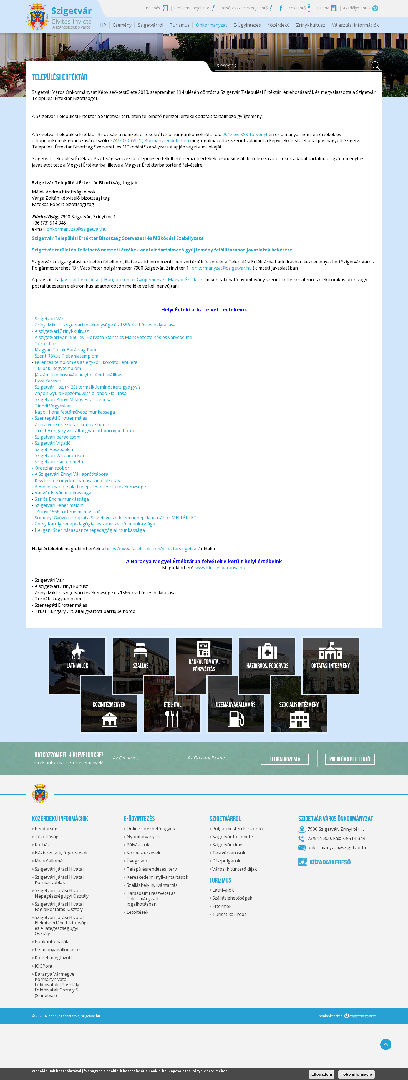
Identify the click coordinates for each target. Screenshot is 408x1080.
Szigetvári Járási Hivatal (59, 869)
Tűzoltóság (47, 837)
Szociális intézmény (299, 704)
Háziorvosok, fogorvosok (61, 853)
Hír (103, 25)
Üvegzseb (137, 861)
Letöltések (137, 912)
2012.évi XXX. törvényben (247, 134)
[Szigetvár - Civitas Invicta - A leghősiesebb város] (59, 16)
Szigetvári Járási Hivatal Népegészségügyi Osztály (62, 893)
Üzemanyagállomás (235, 704)
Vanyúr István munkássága (63, 493)
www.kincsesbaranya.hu (220, 568)
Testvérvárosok (228, 853)
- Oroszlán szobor (50, 468)
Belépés (153, 8)
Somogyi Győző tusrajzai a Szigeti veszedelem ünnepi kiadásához (102, 518)
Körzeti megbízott (53, 958)
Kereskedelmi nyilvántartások (157, 877)
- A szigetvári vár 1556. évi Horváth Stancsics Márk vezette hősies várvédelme (112, 337)
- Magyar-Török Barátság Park (64, 350)
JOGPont (43, 966)
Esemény (122, 25)
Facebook (281, 8)
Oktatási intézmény (330, 665)
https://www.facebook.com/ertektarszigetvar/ (152, 549)
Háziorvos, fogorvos (267, 665)
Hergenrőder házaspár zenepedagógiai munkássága (90, 530)
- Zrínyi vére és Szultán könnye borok (71, 424)
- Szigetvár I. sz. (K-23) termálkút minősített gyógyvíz (86, 387)
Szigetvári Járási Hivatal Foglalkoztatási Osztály (59, 906)
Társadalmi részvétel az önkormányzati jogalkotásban (151, 898)
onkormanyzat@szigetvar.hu (77, 229)
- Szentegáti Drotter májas (59, 418)
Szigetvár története (232, 837)
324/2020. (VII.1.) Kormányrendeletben (150, 140)
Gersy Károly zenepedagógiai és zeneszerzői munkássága (95, 524)
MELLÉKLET (184, 518)
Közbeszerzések (143, 853)
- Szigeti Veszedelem (53, 449)
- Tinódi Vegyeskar (51, 406)
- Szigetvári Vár (48, 319)
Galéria (323, 8)
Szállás (140, 665)
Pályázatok (138, 845)
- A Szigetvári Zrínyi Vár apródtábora (70, 474)
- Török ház (44, 344)
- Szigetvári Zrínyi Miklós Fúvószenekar (73, 399)
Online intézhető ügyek (151, 828)
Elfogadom (321, 1074)
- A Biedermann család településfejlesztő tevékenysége (89, 487)
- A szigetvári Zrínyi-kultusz (60, 331)
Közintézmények (109, 704)
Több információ (356, 1074)
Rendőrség (46, 828)
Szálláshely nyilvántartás (152, 885)
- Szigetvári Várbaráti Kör (58, 455)
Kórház (42, 845)
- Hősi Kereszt (46, 381)
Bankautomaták (51, 941)
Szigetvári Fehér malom (59, 505)
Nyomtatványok (143, 837)
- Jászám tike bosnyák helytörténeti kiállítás (77, 375)
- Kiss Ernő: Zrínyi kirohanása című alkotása (77, 480)
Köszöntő (297, 8)
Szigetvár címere (229, 845)
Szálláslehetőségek (232, 898)
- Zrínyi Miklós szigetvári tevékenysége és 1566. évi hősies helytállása (104, 325)
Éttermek (221, 906)
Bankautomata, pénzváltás (204, 665)
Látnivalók (77, 665)
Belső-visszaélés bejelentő (244, 8)
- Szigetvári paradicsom (56, 437)
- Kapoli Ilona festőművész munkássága (73, 412)
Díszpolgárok (226, 861)
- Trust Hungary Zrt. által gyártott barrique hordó (83, 430)
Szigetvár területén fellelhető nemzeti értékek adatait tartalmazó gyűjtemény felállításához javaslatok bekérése (162, 250)
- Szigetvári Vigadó (51, 443)
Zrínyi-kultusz (310, 25)
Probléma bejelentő (191, 8)
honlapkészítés (330, 1016)
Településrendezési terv (152, 869)
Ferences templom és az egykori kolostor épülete (86, 362)
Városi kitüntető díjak (234, 869)
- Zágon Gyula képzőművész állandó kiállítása (79, 393)
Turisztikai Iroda (229, 914)
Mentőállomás (50, 861)
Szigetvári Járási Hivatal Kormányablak (59, 879)
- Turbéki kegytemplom (56, 368)
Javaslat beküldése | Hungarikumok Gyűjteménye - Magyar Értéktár (131, 279)
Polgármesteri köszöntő (237, 828)
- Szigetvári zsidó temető (57, 462)
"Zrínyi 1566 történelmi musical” (68, 511)
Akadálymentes (357, 8)
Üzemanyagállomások (58, 949)
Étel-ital (172, 704)
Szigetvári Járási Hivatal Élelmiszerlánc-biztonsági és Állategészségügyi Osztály (61, 925)
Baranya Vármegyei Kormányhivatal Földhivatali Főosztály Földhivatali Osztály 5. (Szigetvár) (57, 984)
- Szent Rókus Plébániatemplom (65, 356)
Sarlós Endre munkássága (62, 499)
